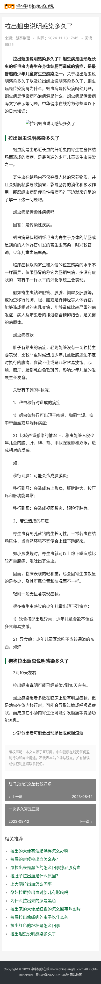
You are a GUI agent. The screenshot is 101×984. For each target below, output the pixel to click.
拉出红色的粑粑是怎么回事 (35, 925)
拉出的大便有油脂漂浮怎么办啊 (39, 851)
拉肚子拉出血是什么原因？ (35, 875)
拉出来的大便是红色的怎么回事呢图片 (45, 909)
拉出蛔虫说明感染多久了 (33, 933)
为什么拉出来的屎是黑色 (33, 900)
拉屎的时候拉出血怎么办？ (35, 859)
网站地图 (76, 975)
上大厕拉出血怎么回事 (31, 884)
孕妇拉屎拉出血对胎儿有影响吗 (39, 892)
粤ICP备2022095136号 (52, 975)
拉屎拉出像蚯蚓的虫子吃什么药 (39, 917)
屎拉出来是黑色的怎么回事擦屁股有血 (45, 867)
